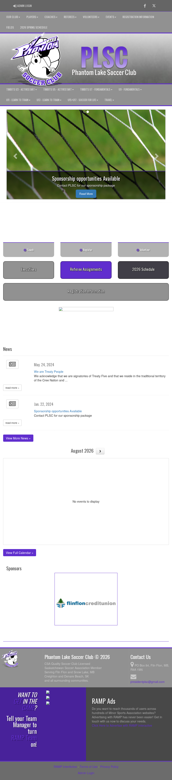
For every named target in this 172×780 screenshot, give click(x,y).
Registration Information (138, 16)
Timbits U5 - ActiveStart (57, 89)
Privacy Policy (109, 766)
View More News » (18, 438)
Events (110, 16)
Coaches (49, 16)
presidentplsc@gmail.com (147, 682)
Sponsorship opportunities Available (58, 411)
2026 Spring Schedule (33, 27)
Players (31, 16)
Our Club (12, 16)
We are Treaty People (48, 371)
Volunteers (90, 16)
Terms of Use (89, 766)
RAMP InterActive (65, 766)
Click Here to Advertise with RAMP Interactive (122, 725)
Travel (108, 100)
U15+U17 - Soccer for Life (82, 100)
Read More (86, 194)
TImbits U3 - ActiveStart (20, 89)
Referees (69, 16)
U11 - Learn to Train (17, 100)
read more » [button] (12, 387)
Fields (10, 27)
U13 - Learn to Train (48, 100)
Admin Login (86, 773)
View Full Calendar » (19, 553)
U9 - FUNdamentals (129, 89)
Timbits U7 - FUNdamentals (95, 89)
